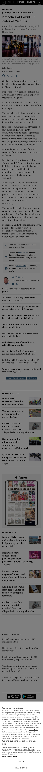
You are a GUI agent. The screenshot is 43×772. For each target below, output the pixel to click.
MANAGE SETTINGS (21, 768)
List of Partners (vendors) (10, 756)
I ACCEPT (21, 762)
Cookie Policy (33, 730)
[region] (21, 736)
